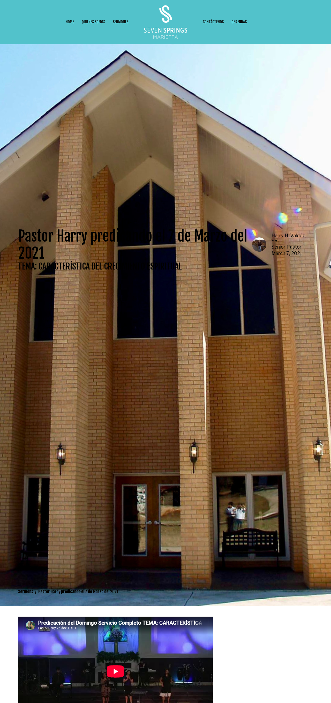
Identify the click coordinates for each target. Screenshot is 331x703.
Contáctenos (213, 21)
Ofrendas (239, 21)
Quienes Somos (93, 21)
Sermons (25, 591)
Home (70, 21)
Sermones (120, 21)
